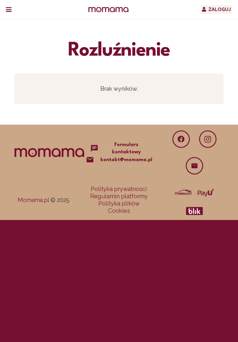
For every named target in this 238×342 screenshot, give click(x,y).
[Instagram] (208, 139)
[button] (8, 9)
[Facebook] (181, 139)
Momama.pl (33, 200)
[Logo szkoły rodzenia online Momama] (108, 9)
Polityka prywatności (119, 188)
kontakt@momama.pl (126, 159)
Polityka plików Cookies (119, 207)
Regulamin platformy (119, 196)
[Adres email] (194, 165)
